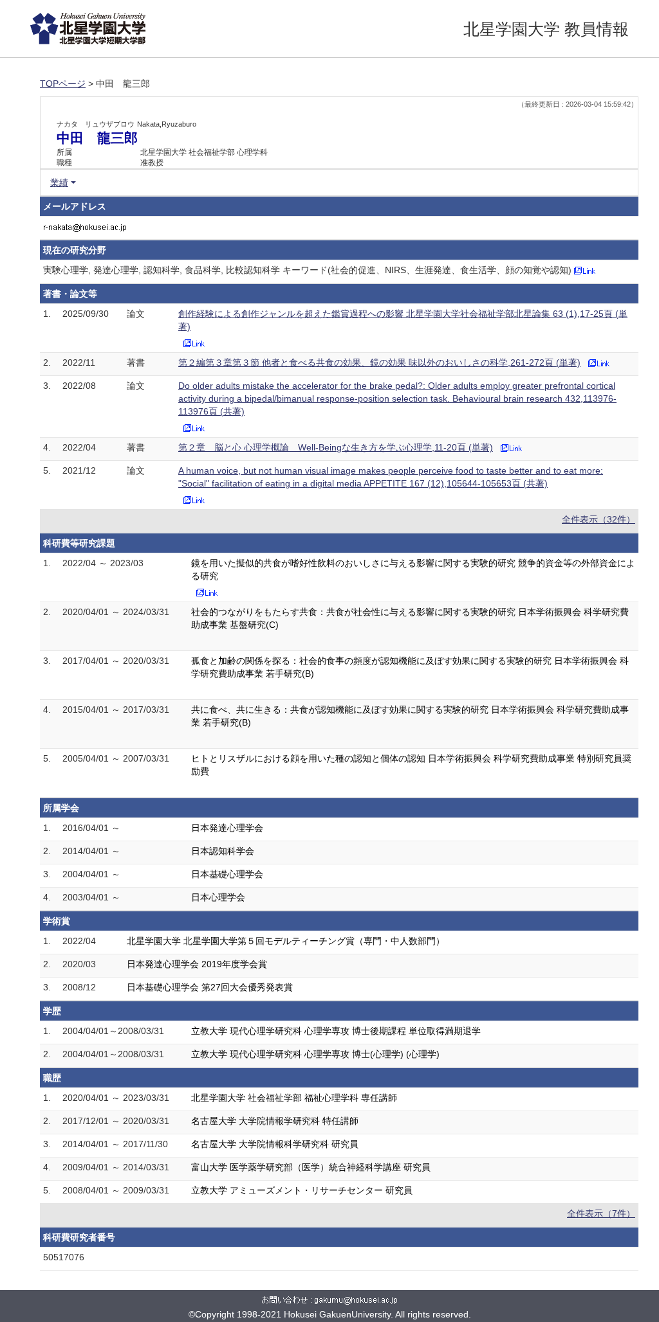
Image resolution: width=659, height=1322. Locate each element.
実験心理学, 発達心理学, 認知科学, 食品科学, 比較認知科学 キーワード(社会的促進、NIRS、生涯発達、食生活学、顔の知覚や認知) (307, 270)
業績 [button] (59, 182)
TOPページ (63, 83)
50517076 (63, 1257)
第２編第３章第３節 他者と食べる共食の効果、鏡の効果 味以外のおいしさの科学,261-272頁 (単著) (379, 362)
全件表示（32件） (598, 519)
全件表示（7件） (601, 1213)
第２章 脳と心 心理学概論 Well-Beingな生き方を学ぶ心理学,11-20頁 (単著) (335, 447)
